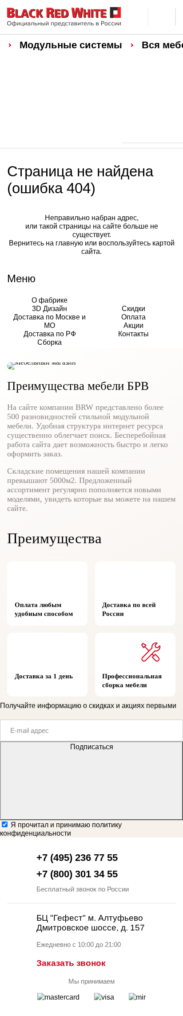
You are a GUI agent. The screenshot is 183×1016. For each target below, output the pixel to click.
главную (69, 243)
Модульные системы (71, 45)
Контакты (133, 334)
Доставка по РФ (50, 334)
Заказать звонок (71, 963)
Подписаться (91, 747)
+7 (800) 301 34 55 (77, 874)
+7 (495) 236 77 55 (77, 857)
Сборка (49, 342)
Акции (133, 325)
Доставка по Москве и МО (49, 321)
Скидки (133, 308)
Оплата (133, 317)
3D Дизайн (49, 308)
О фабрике (50, 300)
